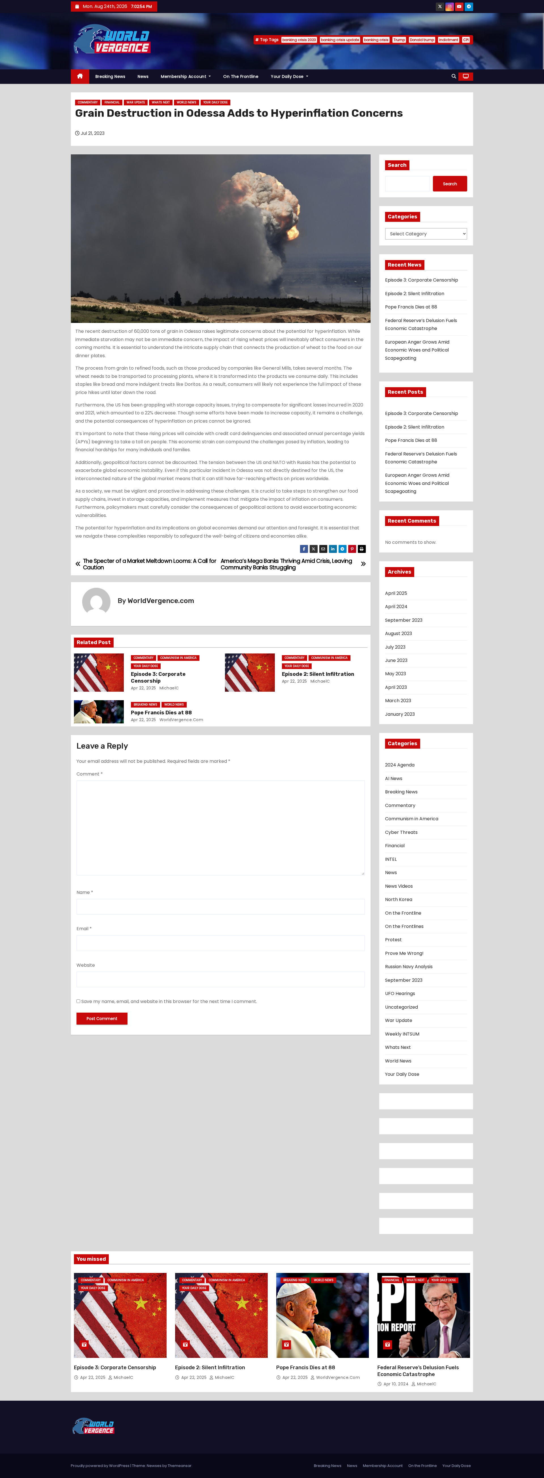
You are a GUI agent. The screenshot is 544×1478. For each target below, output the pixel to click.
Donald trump (422, 39)
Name (84, 892)
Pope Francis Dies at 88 (161, 713)
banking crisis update (340, 39)
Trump (399, 39)
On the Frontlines (404, 926)
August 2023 (398, 633)
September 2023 (403, 620)
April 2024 (396, 606)
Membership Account (184, 76)
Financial (112, 102)
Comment (89, 774)
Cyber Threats (401, 832)
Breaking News (110, 76)
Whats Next (161, 102)
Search (397, 165)
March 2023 (398, 700)
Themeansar (180, 1465)
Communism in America (178, 658)
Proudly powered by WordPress (100, 1465)
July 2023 (395, 647)
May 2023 (395, 673)
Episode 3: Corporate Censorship (158, 677)
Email (84, 928)
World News (186, 102)
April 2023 (396, 687)
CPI (466, 39)
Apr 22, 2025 (143, 688)
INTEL (391, 859)
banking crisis (376, 39)
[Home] (80, 76)
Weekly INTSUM (402, 1034)
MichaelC (168, 688)
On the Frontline (240, 76)
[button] (454, 76)
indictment (448, 39)
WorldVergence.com (161, 601)
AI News (393, 778)
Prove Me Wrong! (404, 953)
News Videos (399, 886)
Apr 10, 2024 (397, 1384)
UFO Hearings (400, 993)
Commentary (87, 102)
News (143, 76)
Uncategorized (401, 1007)
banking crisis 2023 (299, 39)
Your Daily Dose (288, 76)
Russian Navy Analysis (409, 966)
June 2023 (396, 660)
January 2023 (400, 714)
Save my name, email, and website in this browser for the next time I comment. (169, 1001)
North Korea (398, 899)
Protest (393, 939)
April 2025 (396, 593)
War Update (136, 102)
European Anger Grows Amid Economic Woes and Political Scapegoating (417, 350)
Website (85, 965)
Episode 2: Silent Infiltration (318, 674)
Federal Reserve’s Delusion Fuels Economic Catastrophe (418, 1370)
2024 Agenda (400, 765)
